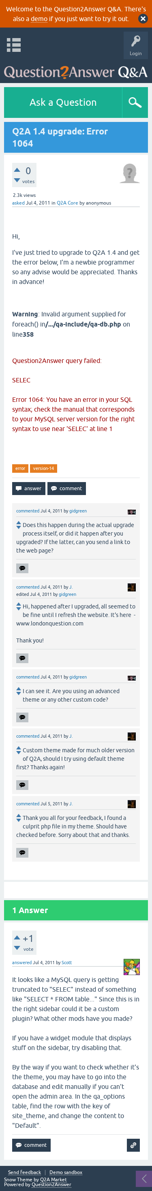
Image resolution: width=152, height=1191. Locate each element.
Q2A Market (53, 1179)
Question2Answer (51, 1184)
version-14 (43, 468)
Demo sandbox (65, 1172)
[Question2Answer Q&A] (76, 69)
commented (27, 510)
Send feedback (24, 1172)
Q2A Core (67, 203)
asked (18, 203)
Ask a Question (63, 102)
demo (39, 18)
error (20, 468)
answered (22, 962)
